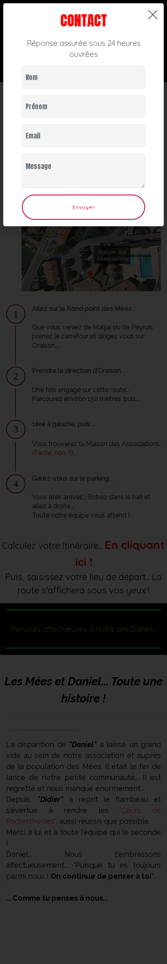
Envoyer (84, 207)
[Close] (152, 14)
